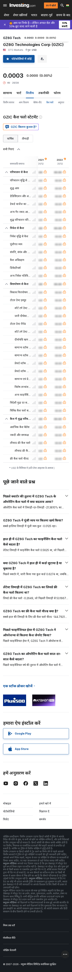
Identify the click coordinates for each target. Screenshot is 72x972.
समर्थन (42, 819)
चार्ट (19, 93)
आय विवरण (24, 102)
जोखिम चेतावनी (9, 950)
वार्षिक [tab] (10, 138)
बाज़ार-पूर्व (46, 15)
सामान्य (7, 93)
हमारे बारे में (45, 803)
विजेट (6, 819)
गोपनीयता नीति (9, 937)
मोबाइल (7, 803)
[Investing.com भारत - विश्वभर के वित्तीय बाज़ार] (23, 5)
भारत (34, 15)
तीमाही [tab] (25, 138)
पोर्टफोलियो (9, 811)
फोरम (57, 93)
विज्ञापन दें (44, 811)
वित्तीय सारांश (8, 102)
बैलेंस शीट (37, 102)
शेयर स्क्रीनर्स (20, 15)
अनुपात (61, 102)
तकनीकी (43, 93)
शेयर (6, 15)
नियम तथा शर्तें (9, 925)
